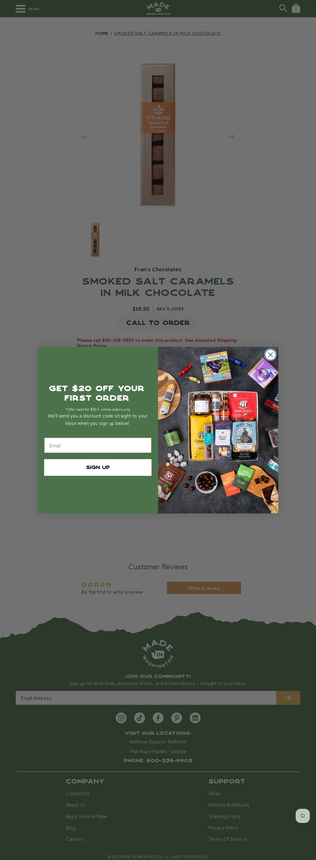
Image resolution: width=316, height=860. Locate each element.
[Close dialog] (270, 354)
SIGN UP (98, 467)
